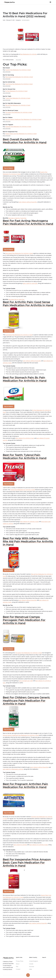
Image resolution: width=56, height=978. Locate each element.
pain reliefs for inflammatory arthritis (13, 769)
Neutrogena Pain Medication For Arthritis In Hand (19, 77)
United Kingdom (33, 961)
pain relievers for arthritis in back (25, 438)
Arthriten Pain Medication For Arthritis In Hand (18, 126)
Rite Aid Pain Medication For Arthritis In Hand (17, 105)
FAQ (17, 966)
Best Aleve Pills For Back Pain (16, 299)
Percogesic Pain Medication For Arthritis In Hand (18, 112)
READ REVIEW (6, 72)
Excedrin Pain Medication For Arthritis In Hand (18, 70)
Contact (18, 969)
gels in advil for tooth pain (30, 283)
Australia (31, 966)
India (30, 969)
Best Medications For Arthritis (28, 54)
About (17, 964)
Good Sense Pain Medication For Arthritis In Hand (19, 84)
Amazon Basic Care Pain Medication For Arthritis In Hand (20, 133)
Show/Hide (18, 59)
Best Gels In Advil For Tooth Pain (17, 218)
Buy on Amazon (8, 168)
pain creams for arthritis (20, 845)
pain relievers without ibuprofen (28, 202)
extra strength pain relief (26, 681)
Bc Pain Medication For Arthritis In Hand (16, 91)
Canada (31, 964)
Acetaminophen (25, 20)
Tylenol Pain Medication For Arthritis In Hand (17, 98)
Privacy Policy (19, 961)
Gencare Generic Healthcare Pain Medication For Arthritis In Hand (23, 119)
